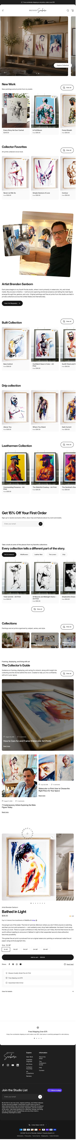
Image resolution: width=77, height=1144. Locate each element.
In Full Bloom (37, 130)
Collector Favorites (29, 1068)
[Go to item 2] (33, 903)
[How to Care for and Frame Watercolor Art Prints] (38, 715)
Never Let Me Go (9, 193)
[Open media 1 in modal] (52, 837)
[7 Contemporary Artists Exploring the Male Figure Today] (19, 775)
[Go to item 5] (40, 903)
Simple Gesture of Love (41, 193)
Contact (41, 1070)
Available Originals (29, 1060)
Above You (7, 427)
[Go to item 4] (38, 903)
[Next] (70, 72)
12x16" (6, 949)
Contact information (54, 1136)
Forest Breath (67, 130)
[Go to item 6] (42, 903)
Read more (6, 746)
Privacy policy (28, 1136)
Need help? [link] (70, 964)
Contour (65, 193)
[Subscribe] (40, 524)
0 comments (22, 737)
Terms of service (36, 1136)
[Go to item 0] (31, 903)
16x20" (15, 949)
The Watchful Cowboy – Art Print (45, 487)
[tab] (9, 554)
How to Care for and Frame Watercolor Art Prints (27, 741)
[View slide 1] (34, 1038)
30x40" (45, 949)
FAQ (40, 1067)
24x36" (35, 949)
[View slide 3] (39, 1038)
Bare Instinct (8, 364)
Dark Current (66, 427)
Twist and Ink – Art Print (12, 597)
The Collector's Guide (42, 1063)
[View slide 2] (37, 1038)
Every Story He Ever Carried (13, 130)
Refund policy (20, 1136)
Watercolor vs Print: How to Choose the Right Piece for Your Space (54, 789)
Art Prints (29, 1064)
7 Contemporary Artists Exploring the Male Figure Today (19, 806)
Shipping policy (44, 1136)
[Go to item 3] (35, 903)
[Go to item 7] (44, 903)
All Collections (30, 1072)
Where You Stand (39, 427)
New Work (29, 1057)
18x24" (25, 949)
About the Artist (42, 1057)
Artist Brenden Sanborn (10, 907)
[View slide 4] (41, 1038)
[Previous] (5, 72)
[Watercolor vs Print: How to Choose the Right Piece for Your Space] (56, 767)
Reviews (29, 1076)
